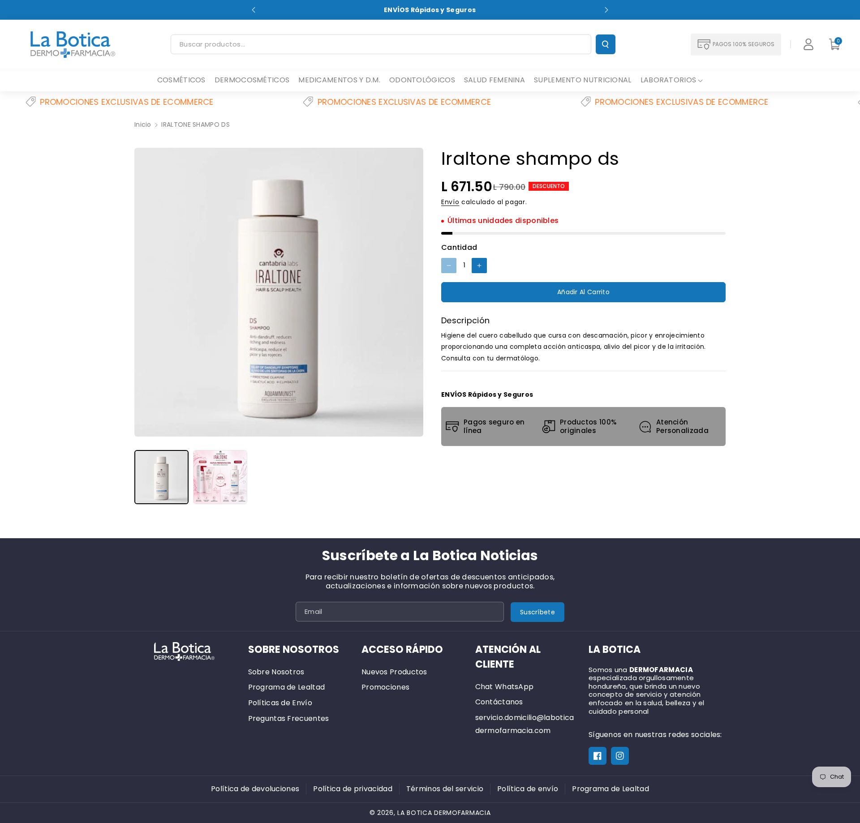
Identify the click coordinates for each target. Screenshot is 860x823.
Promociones (385, 687)
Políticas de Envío (280, 703)
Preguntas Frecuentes (288, 718)
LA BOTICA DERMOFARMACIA (443, 812)
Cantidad (459, 247)
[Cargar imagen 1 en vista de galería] (161, 477)
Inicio (142, 124)
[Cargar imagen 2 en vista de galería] (220, 477)
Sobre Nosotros (276, 672)
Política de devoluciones (255, 789)
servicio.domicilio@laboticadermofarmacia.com (524, 724)
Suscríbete (537, 612)
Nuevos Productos (394, 672)
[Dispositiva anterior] (253, 9)
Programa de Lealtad (286, 687)
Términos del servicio (444, 789)
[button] (835, 44)
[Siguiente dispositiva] (606, 9)
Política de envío (527, 789)
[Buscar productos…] (605, 44)
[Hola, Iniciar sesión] (808, 44)
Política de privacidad (352, 789)
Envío (450, 202)
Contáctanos (499, 702)
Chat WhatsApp (504, 687)
